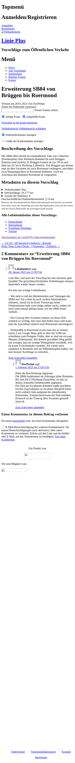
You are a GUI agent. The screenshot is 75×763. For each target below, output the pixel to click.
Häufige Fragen (17, 76)
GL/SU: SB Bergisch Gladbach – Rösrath (26, 243)
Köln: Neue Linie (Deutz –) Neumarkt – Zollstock (30, 246)
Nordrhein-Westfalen (19, 228)
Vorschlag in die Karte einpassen (19, 122)
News (11, 67)
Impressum (41, 757)
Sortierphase (15, 73)
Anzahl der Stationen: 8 (17, 195)
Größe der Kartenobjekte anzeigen (24, 141)
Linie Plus (13, 40)
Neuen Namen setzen (46, 110)
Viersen (12, 231)
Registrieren (8, 28)
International (15, 225)
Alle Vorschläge (17, 70)
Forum (12, 80)
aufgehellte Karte (35, 116)
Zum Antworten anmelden (22, 357)
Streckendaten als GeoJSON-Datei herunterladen (28, 237)
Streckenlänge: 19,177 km (18, 192)
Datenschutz (18, 751)
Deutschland (15, 221)
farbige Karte (12, 116)
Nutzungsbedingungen (43, 751)
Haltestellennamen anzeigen (20, 134)
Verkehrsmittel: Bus (15, 189)
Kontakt (66, 751)
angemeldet (19, 420)
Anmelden (7, 25)
